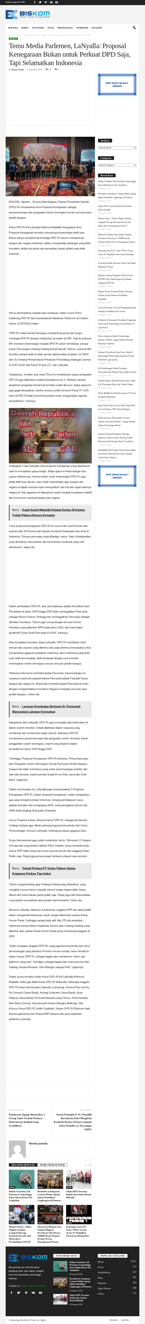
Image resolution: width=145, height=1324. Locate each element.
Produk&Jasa (65, 28)
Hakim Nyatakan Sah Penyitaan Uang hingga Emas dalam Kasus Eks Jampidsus (117, 183)
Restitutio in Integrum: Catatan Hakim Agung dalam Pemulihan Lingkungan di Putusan (117, 195)
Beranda (13, 28)
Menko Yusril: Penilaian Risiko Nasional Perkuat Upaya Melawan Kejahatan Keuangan (115, 295)
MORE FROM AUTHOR (52, 1165)
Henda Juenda (18, 69)
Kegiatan (97, 28)
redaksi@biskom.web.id (33, 1286)
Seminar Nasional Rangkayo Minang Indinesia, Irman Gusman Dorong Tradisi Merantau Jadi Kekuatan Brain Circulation (115, 438)
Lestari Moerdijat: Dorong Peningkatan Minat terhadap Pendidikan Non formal (117, 309)
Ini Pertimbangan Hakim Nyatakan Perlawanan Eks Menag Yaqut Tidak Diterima (117, 370)
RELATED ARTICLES (23, 1165)
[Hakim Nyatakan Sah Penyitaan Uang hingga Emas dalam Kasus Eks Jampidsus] (21, 1179)
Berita (24, 28)
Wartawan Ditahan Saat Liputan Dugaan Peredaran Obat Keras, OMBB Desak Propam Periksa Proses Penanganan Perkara (116, 238)
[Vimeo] (46, 2)
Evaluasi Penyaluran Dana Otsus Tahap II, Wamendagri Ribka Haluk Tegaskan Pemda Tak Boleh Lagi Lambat (116, 356)
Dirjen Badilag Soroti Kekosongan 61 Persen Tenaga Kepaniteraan (117, 395)
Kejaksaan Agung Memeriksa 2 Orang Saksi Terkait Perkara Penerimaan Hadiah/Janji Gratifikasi (27, 1120)
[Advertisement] (50, 100)
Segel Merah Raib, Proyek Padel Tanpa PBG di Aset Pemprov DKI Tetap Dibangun (116, 407)
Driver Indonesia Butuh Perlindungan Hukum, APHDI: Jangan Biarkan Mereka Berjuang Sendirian (115, 340)
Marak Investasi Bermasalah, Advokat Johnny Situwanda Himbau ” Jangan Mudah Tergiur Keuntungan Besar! (116, 422)
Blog (100, 1277)
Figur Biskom (104, 1288)
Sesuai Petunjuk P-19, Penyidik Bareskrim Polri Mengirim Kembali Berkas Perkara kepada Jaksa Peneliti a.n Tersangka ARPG (73, 1122)
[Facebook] (35, 2)
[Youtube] (56, 2)
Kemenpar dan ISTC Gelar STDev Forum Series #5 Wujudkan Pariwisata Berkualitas (116, 252)
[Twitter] (40, 2)
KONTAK (125, 1320)
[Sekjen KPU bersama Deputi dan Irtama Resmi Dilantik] (79, 1179)
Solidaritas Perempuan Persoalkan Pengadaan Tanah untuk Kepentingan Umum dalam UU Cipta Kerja (117, 324)
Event (100, 1267)
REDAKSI (114, 1320)
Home (11, 35)
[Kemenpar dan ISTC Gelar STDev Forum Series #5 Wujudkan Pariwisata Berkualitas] (79, 1214)
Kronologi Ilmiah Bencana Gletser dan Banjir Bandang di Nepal (117, 265)
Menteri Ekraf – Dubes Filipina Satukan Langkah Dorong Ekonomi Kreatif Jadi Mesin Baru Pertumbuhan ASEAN (114, 222)
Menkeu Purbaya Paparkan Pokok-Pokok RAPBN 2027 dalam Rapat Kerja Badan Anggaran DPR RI (115, 279)
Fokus (101, 1293)
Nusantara (38, 28)
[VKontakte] (51, 2)
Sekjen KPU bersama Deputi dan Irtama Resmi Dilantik (78, 1194)
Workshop (82, 28)
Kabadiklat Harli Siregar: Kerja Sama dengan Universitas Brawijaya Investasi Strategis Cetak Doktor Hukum (117, 454)
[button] (134, 28)
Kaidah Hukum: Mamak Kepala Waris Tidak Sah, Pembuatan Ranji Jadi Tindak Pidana (116, 382)
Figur (51, 28)
